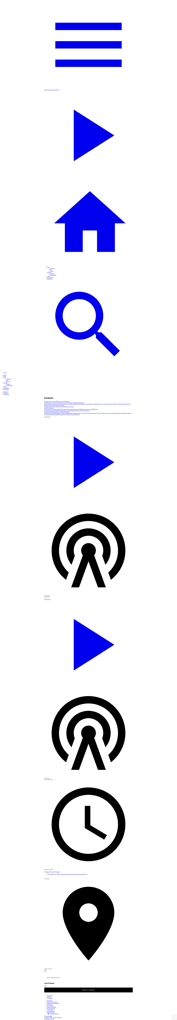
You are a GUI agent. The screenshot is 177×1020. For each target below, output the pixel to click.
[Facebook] (6, 391)
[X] (5, 393)
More (45, 986)
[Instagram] (6, 394)
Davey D (52, 271)
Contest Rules (53, 275)
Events (48, 276)
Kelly (51, 269)
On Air (48, 267)
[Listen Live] (88, 461)
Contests (49, 272)
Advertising (49, 279)
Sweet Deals (50, 277)
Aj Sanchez (52, 268)
